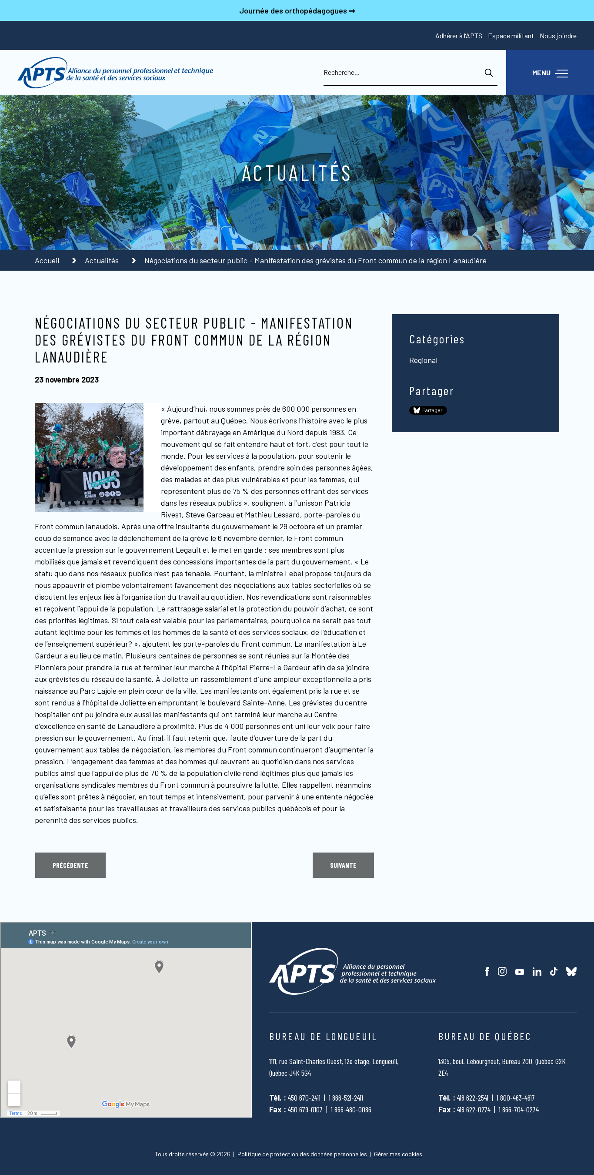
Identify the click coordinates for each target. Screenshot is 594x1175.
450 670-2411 (304, 1097)
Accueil (48, 260)
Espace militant (511, 35)
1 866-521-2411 (346, 1097)
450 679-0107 (305, 1109)
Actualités (102, 260)
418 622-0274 (474, 1109)
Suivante (343, 865)
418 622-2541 (472, 1097)
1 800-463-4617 (516, 1097)
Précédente (70, 865)
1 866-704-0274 (519, 1109)
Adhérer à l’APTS (458, 35)
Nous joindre (558, 35)
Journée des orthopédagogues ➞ (297, 10)
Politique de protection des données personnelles (302, 1154)
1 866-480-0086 (351, 1109)
